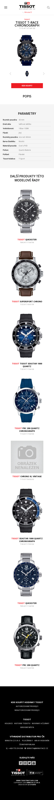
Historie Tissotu (22, 723)
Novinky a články (40, 723)
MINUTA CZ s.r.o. (33, 783)
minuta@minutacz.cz (37, 748)
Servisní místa (27, 727)
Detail (27, 243)
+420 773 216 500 (15, 748)
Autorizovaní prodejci (27, 706)
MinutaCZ (28, 12)
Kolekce (9, 723)
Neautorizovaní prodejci (27, 710)
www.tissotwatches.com (27, 781)
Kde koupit (27, 85)
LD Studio (32, 785)
